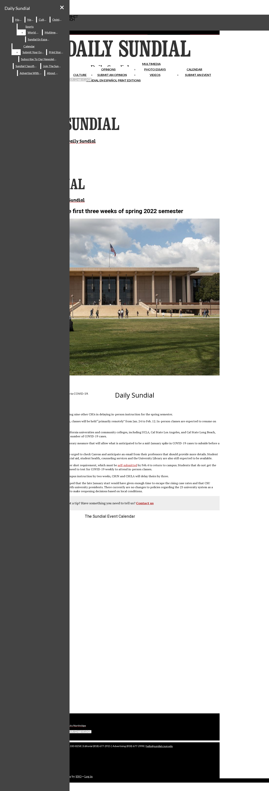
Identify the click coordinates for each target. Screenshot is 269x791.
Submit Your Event (34, 52)
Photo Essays (155, 69)
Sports (29, 26)
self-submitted (127, 465)
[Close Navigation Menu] (62, 7)
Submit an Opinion (112, 75)
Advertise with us (31, 73)
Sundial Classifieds (27, 66)
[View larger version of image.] (110, 297)
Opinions (108, 69)
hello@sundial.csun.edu (159, 746)
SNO (79, 776)
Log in (88, 776)
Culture (43, 19)
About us (53, 73)
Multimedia (151, 64)
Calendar (194, 69)
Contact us (145, 503)
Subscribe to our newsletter (39, 59)
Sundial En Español (101, 80)
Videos (155, 75)
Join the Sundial (53, 66)
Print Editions (129, 80)
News (31, 19)
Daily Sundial (17, 8)
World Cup (34, 32)
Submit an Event (198, 75)
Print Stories (56, 52)
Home (19, 19)
